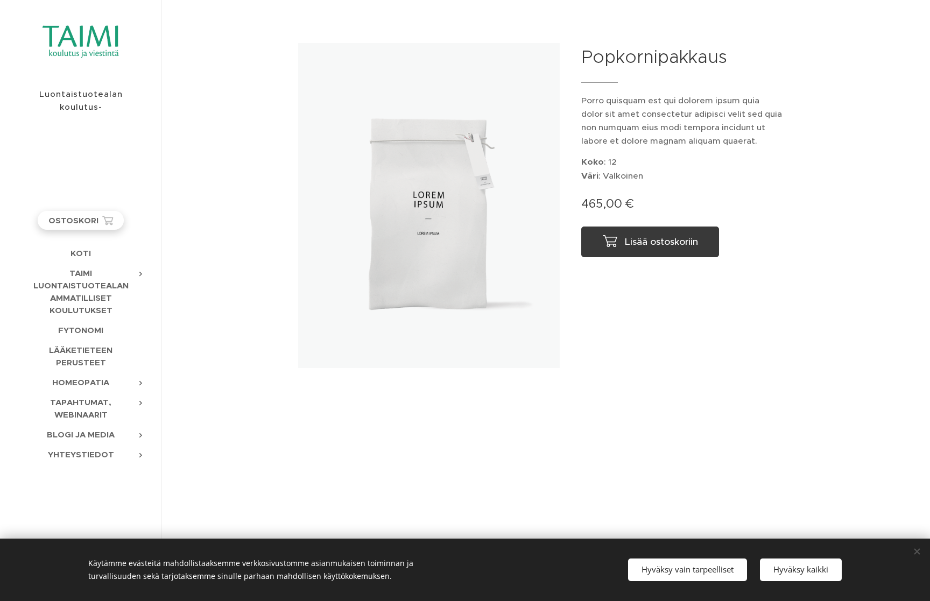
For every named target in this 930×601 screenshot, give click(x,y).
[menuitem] (80, 253)
